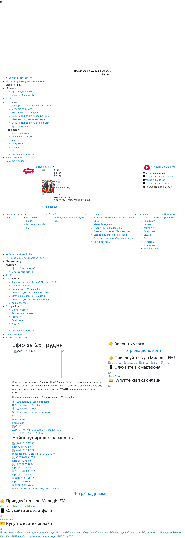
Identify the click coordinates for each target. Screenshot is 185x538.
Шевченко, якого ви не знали (28, 119)
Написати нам (14, 157)
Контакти (17, 140)
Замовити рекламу (16, 160)
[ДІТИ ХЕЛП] (65, 536)
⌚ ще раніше (49, 206)
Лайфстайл (18, 143)
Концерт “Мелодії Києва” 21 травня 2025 (35, 105)
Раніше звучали (43, 166)
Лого (14, 150)
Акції (8, 98)
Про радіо (144, 214)
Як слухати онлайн (22, 136)
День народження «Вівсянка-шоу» (31, 122)
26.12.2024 (34, 433)
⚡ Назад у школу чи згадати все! (25, 81)
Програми (94, 214)
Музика (25, 214)
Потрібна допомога (23, 153)
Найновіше (18, 419)
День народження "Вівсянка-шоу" (31, 115)
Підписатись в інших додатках (32, 412)
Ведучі (15, 147)
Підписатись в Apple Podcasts (31, 401)
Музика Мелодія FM (23, 95)
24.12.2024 (21, 433)
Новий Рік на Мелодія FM (26, 112)
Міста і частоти (20, 133)
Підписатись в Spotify (27, 405)
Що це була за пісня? (23, 91)
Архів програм (20, 126)
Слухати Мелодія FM (20, 77)
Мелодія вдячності (22, 108)
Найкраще (18, 422)
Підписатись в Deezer (27, 408)
